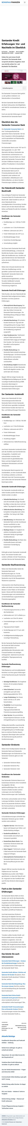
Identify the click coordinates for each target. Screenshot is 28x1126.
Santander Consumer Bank (12, 129)
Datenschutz (19, 1122)
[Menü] (24, 2)
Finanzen (5, 51)
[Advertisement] (14, 20)
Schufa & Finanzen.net (10, 1122)
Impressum (4, 1124)
